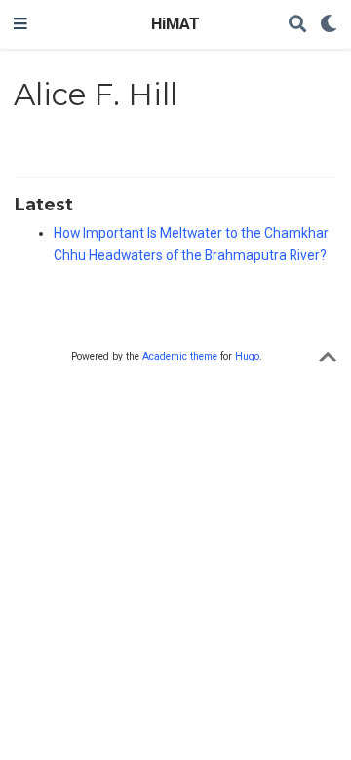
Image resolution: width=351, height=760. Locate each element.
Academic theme (179, 356)
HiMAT (175, 24)
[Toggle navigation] (20, 24)
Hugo (247, 356)
